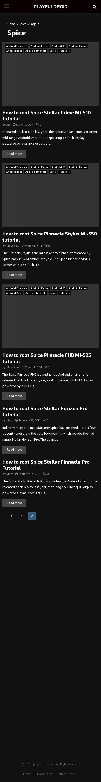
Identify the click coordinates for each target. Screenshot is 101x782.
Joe (8, 124)
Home (11, 24)
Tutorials (64, 51)
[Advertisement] (50, 555)
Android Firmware (16, 46)
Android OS (58, 46)
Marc (9, 420)
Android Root (14, 51)
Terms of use (65, 774)
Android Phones (78, 46)
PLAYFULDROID (51, 6)
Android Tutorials (35, 51)
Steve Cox (12, 246)
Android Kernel (39, 46)
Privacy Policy (44, 774)
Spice (22, 24)
